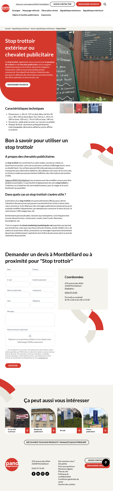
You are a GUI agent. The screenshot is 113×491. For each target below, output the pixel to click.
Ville (8, 301)
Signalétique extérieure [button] (70, 10)
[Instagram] (43, 474)
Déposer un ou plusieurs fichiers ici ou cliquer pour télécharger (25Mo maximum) (30, 340)
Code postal (37, 290)
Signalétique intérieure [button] (93, 10)
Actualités (62, 463)
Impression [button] (46, 15)
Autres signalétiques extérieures (43, 28)
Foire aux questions (66, 466)
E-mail (9, 280)
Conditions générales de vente (68, 480)
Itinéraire (69, 288)
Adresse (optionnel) (14, 290)
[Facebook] (34, 474)
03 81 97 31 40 (71, 292)
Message (10, 311)
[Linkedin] (38, 474)
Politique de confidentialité (64, 475)
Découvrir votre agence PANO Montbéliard (32, 4)
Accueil (7, 28)
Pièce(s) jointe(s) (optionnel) (17, 330)
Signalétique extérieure (20, 28)
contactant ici (43, 358)
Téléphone (36, 301)
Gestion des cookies (66, 484)
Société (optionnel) (39, 280)
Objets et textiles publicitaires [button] (25, 15)
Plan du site (63, 471)
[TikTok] (47, 474)
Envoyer (13, 365)
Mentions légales (65, 469)
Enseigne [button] (16, 10)
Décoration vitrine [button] (50, 10)
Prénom (35, 269)
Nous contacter (62, 4)
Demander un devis (88, 4)
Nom (9, 269)
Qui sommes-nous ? (66, 461)
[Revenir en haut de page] (106, 462)
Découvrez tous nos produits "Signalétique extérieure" (56, 442)
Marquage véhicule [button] (31, 10)
